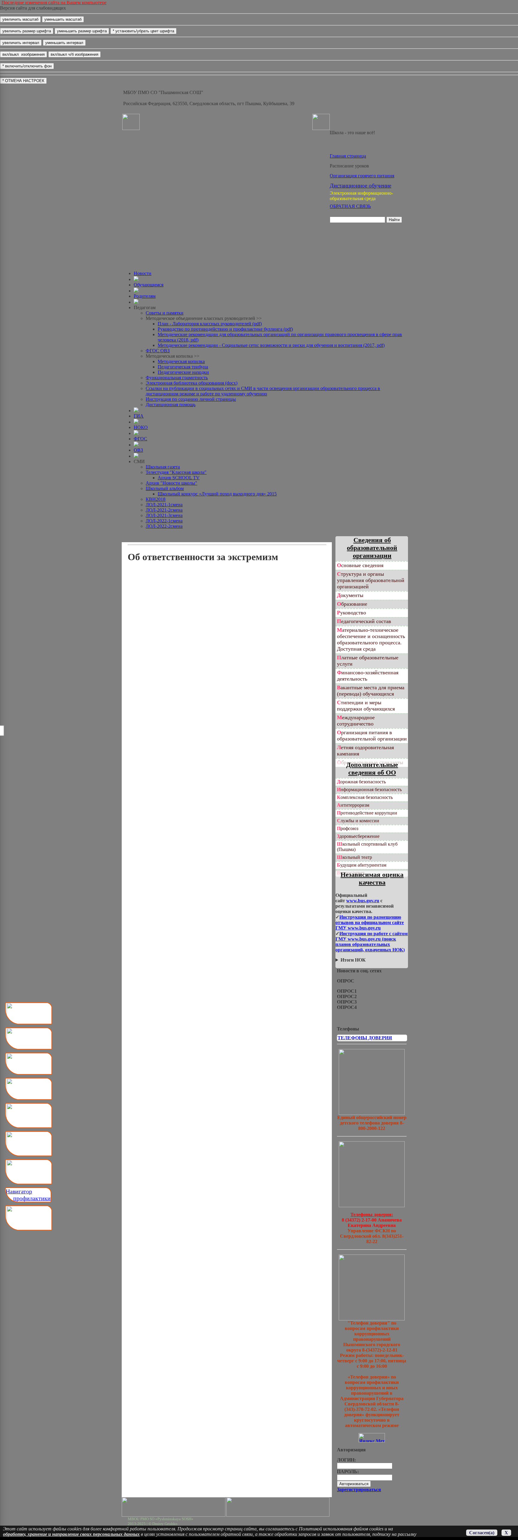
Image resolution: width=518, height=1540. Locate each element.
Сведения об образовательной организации (372, 547)
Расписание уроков (349, 165)
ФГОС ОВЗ (158, 350)
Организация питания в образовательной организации (372, 735)
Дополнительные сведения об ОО (372, 768)
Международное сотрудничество (356, 720)
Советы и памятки (164, 312)
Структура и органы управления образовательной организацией (370, 580)
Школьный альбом (165, 488)
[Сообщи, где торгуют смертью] (372, 1205)
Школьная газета (163, 466)
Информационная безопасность (369, 789)
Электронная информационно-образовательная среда (361, 196)
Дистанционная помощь (170, 404)
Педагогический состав (364, 621)
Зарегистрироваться (359, 1489)
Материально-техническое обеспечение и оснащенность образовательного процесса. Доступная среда (371, 639)
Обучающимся (148, 284)
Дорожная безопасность (361, 781)
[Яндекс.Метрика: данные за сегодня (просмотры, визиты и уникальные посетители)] (372, 1437)
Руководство (351, 613)
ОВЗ (138, 450)
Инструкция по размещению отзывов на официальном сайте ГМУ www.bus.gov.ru (369, 922)
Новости (142, 273)
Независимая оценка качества (372, 878)
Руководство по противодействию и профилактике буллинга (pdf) (225, 329)
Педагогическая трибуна (183, 366)
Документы (350, 595)
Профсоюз (347, 828)
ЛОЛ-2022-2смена (164, 526)
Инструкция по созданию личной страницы (191, 399)
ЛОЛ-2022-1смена (164, 520)
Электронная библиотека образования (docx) (191, 383)
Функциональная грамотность (177, 377)
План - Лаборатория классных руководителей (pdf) (210, 323)
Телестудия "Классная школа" (176, 472)
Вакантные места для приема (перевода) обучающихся (370, 690)
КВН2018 (155, 499)
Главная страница (348, 155)
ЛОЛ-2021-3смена (164, 515)
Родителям (145, 296)
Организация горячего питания (362, 175)
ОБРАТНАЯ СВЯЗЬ (350, 206)
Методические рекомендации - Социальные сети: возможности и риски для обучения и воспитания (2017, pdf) (271, 345)
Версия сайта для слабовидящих (33, 7)
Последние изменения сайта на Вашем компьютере (53, 2)
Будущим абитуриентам (361, 865)
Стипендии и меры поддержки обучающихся (366, 705)
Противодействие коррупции (367, 812)
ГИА (139, 415)
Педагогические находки (183, 372)
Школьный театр (354, 857)
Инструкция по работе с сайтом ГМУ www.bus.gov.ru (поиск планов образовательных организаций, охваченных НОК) (371, 941)
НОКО (141, 427)
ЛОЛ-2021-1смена (164, 504)
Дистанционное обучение (360, 185)
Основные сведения (360, 565)
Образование (352, 604)
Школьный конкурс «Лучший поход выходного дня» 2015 (217, 493)
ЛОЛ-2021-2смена (164, 510)
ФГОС (140, 438)
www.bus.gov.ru (362, 900)
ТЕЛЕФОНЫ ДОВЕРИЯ (365, 1037)
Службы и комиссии (358, 820)
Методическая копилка (181, 361)
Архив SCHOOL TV (179, 477)
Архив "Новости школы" (171, 483)
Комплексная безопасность (365, 797)
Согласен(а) (481, 1532)
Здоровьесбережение (358, 836)
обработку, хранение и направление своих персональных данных (71, 1534)
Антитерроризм (353, 805)
